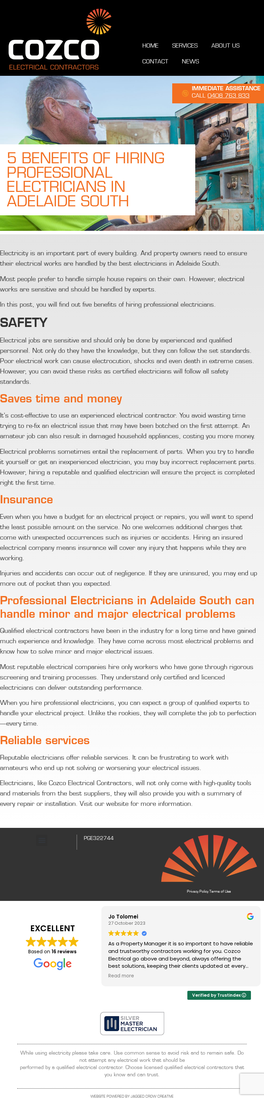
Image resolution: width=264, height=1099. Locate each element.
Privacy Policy (197, 891)
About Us (225, 45)
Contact (155, 61)
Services (185, 45)
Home (150, 45)
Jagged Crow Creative (152, 1096)
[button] (41, 840)
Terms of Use (220, 891)
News (190, 61)
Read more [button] (121, 976)
